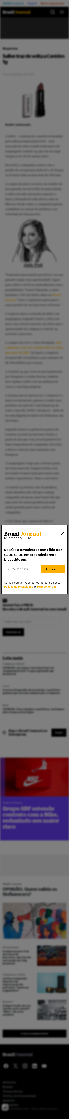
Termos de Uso (47, 586)
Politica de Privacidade (18, 586)
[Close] (62, 533)
